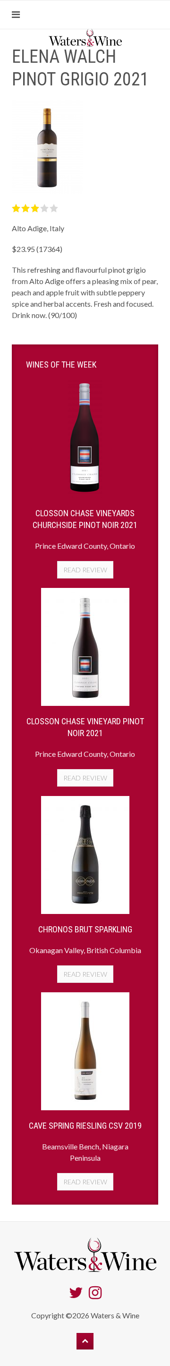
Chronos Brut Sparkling (85, 929)
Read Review (85, 570)
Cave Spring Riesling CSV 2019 (85, 1126)
